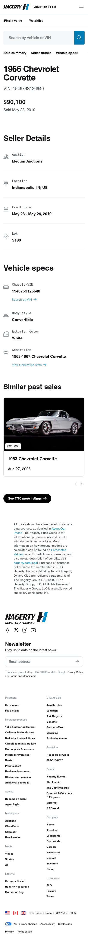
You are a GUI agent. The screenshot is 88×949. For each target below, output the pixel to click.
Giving (50, 869)
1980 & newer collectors (20, 726)
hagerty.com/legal (26, 562)
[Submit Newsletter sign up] (77, 661)
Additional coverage (17, 782)
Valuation (52, 710)
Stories (9, 859)
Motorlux (52, 802)
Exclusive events (57, 738)
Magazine (52, 732)
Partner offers (55, 727)
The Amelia (53, 782)
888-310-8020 (55, 760)
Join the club (54, 705)
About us (52, 830)
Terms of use (24, 931)
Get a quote (12, 705)
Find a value (13, 20)
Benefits (52, 721)
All (6, 864)
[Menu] (81, 7)
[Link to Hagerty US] (7, 913)
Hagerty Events (56, 776)
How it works (13, 837)
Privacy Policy (75, 672)
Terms (50, 896)
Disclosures (65, 923)
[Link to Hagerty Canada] (15, 913)
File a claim (12, 710)
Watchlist (36, 20)
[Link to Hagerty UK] (23, 913)
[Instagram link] (25, 630)
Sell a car (10, 831)
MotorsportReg (14, 892)
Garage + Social (14, 881)
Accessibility (47, 923)
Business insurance (17, 771)
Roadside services (58, 754)
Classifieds (12, 826)
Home (50, 824)
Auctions (10, 820)
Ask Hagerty (54, 716)
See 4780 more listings (25, 498)
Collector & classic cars (19, 732)
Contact (51, 857)
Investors (52, 863)
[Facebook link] (7, 630)
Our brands (53, 841)
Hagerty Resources (17, 886)
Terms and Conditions (22, 675)
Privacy (51, 890)
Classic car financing (18, 777)
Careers (52, 846)
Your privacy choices (25, 923)
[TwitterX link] (16, 630)
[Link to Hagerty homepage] (26, 618)
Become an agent (15, 798)
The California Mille (58, 787)
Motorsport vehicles (17, 754)
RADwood (53, 808)
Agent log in (12, 804)
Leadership (53, 835)
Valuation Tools (45, 6)
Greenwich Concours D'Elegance (59, 795)
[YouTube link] (33, 630)
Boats (8, 760)
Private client (13, 765)
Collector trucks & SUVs (20, 738)
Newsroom (53, 852)
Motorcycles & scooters (19, 749)
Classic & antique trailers (20, 743)
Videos (9, 853)
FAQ (49, 885)
